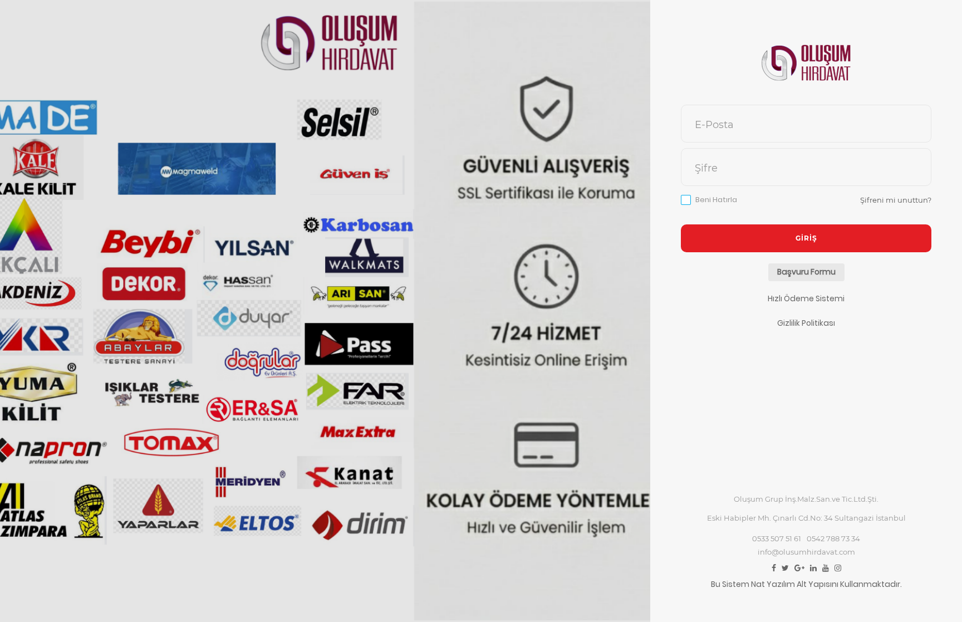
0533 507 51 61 (776, 538)
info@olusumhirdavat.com (806, 551)
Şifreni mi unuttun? (895, 199)
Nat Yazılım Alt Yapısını (794, 584)
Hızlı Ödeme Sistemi (806, 298)
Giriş (806, 238)
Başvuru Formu (806, 271)
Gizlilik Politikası (806, 323)
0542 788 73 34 (833, 538)
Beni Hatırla (716, 200)
